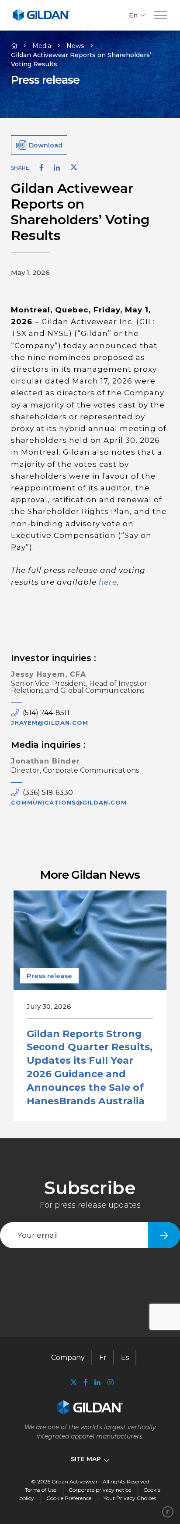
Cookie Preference (68, 1498)
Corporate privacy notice (100, 1489)
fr (103, 1357)
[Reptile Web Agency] (167, 1511)
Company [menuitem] (68, 1357)
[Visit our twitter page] (73, 1383)
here (108, 582)
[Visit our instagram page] (109, 1382)
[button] (160, 15)
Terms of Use (40, 1489)
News (75, 46)
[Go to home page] (41, 19)
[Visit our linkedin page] (97, 1382)
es (125, 1357)
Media (41, 46)
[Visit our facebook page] (85, 1382)
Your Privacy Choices (130, 1498)
